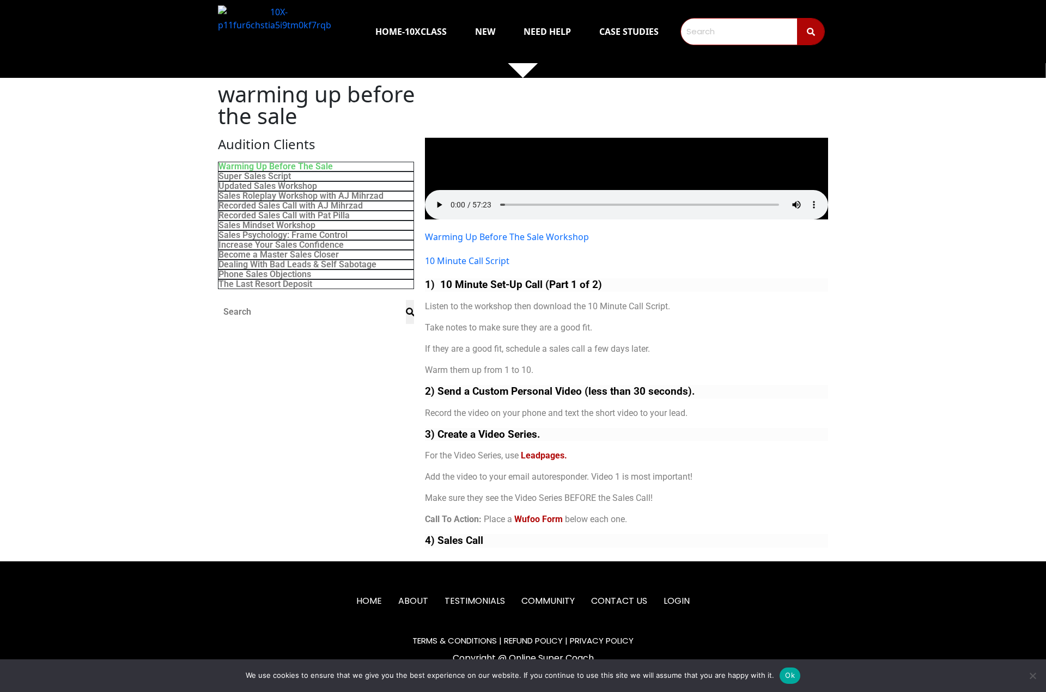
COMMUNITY (548, 601)
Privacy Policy (602, 640)
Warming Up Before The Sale (275, 166)
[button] (626, 178)
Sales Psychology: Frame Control (283, 235)
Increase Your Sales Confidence (281, 245)
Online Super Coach (551, 658)
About (413, 601)
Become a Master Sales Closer (278, 254)
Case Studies (629, 32)
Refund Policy (533, 640)
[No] (1032, 675)
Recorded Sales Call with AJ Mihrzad (290, 205)
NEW (485, 32)
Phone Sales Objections (264, 274)
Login (677, 601)
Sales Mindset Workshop (266, 225)
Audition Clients (266, 144)
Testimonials (475, 601)
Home (369, 601)
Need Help (547, 32)
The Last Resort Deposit (265, 284)
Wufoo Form (538, 519)
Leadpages (542, 455)
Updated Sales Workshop (267, 186)
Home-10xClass (411, 32)
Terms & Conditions (454, 640)
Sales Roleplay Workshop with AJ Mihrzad (301, 196)
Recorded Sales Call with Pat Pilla (284, 215)
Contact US (619, 601)
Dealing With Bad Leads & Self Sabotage (297, 264)
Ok (790, 675)
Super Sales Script (254, 176)
